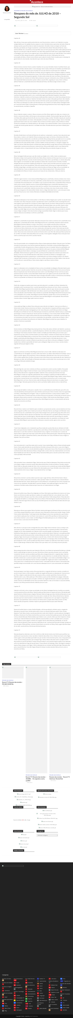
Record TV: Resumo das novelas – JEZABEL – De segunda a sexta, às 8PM (36, 779)
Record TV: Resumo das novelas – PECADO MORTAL (12, 683)
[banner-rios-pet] (25, 660)
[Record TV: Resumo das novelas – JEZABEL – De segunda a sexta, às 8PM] (36, 720)
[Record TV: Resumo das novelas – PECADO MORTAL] (13, 672)
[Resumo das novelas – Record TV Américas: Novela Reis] (60, 720)
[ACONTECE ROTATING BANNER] (25, 28)
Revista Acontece (7, 12)
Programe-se (17, 10)
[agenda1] (47, 28)
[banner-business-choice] (49, 660)
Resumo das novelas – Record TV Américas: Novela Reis (59, 778)
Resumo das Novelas (27, 10)
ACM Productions (34, 1016)
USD (23, 820)
